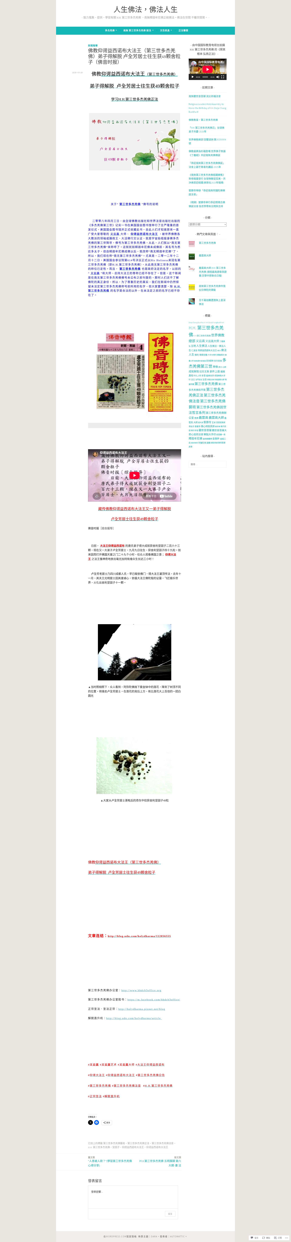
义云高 (200, 341)
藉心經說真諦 (208, 426)
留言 (170, 1213)
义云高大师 (212, 341)
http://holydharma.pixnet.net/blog (141, 1009)
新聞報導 (93, 45)
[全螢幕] (222, 76)
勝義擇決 (220, 355)
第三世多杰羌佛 (207, 242)
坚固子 (116, 1147)
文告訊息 (165, 30)
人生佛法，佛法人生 (146, 10)
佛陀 (197, 354)
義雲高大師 (205, 255)
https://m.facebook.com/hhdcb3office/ (153, 999)
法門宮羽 (198, 380)
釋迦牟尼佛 (195, 438)
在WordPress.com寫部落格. (120, 1236)
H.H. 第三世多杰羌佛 (99, 1147)
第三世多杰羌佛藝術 (114, 1143)
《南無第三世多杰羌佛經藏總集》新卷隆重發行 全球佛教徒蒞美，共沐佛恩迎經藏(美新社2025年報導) (207, 178)
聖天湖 (200, 422)
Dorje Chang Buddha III (197, 322)
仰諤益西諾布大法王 (133, 1147)
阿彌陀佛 (202, 442)
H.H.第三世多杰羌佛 (202, 335)
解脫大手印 (210, 434)
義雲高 (203, 418)
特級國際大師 (219, 380)
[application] (208, 69)
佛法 (219, 351)
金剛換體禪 (207, 439)
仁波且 (194, 350)
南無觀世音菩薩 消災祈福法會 (205, 96)
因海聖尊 (210, 361)
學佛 (215, 366)
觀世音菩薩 (205, 430)
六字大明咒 (212, 355)
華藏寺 (198, 426)
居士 (220, 367)
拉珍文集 (204, 371)
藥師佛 (217, 427)
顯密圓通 (221, 443)
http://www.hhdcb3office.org (141, 990)
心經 (224, 367)
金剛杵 (216, 438)
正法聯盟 (183, 30)
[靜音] (217, 76)
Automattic (177, 1236)
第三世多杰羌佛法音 (163, 1143)
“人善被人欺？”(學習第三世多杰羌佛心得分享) (110, 1161)
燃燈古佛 (210, 380)
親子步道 (194, 430)
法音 (204, 379)
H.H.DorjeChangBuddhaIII (215, 322)
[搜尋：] (208, 464)
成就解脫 (194, 371)
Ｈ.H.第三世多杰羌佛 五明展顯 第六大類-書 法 (160, 1161)
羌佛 (196, 418)
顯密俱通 (214, 443)
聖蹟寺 (207, 422)
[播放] (192, 76)
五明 (193, 345)
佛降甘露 (203, 355)
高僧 (190, 447)
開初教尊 (194, 443)
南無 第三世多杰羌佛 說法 (137, 30)
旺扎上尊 (197, 376)
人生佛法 (201, 346)
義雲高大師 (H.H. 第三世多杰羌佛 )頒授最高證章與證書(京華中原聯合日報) (213, 271)
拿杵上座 (215, 371)
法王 (193, 379)
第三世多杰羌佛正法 (138, 1143)
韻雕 (209, 442)
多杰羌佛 (110, 30)
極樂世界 (210, 375)
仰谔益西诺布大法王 (157, 1147)
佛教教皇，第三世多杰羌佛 (203, 119)
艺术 (214, 422)
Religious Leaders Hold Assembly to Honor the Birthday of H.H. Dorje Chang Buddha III (207, 108)
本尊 (203, 375)
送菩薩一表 (220, 434)
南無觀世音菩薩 (200, 361)
